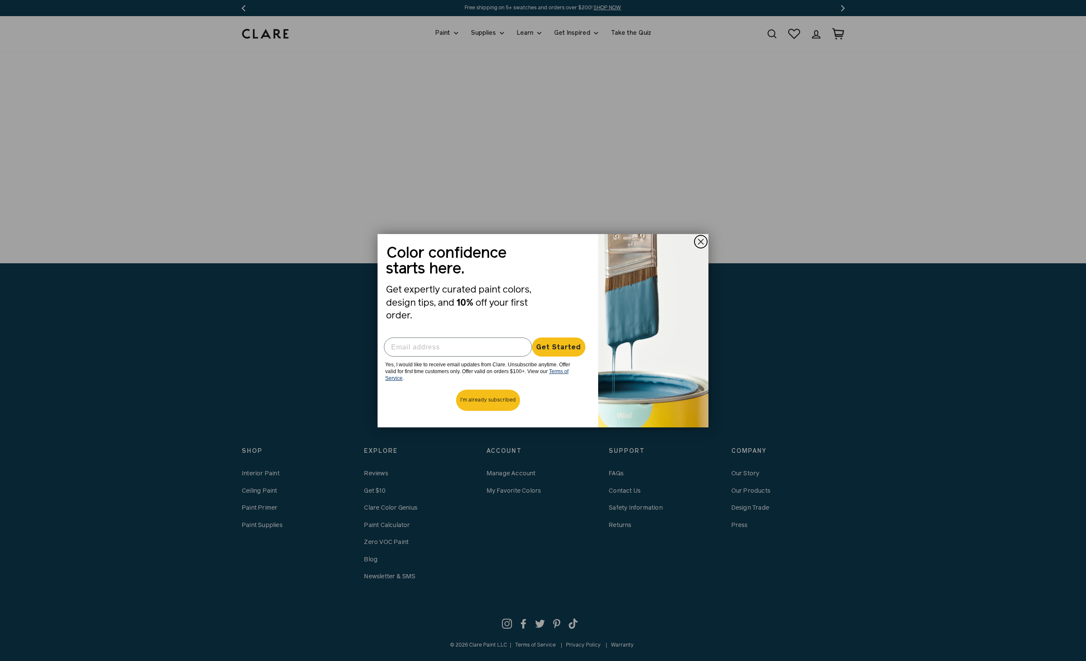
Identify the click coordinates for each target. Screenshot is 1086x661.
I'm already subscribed (488, 400)
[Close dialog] (700, 241)
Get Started (558, 347)
